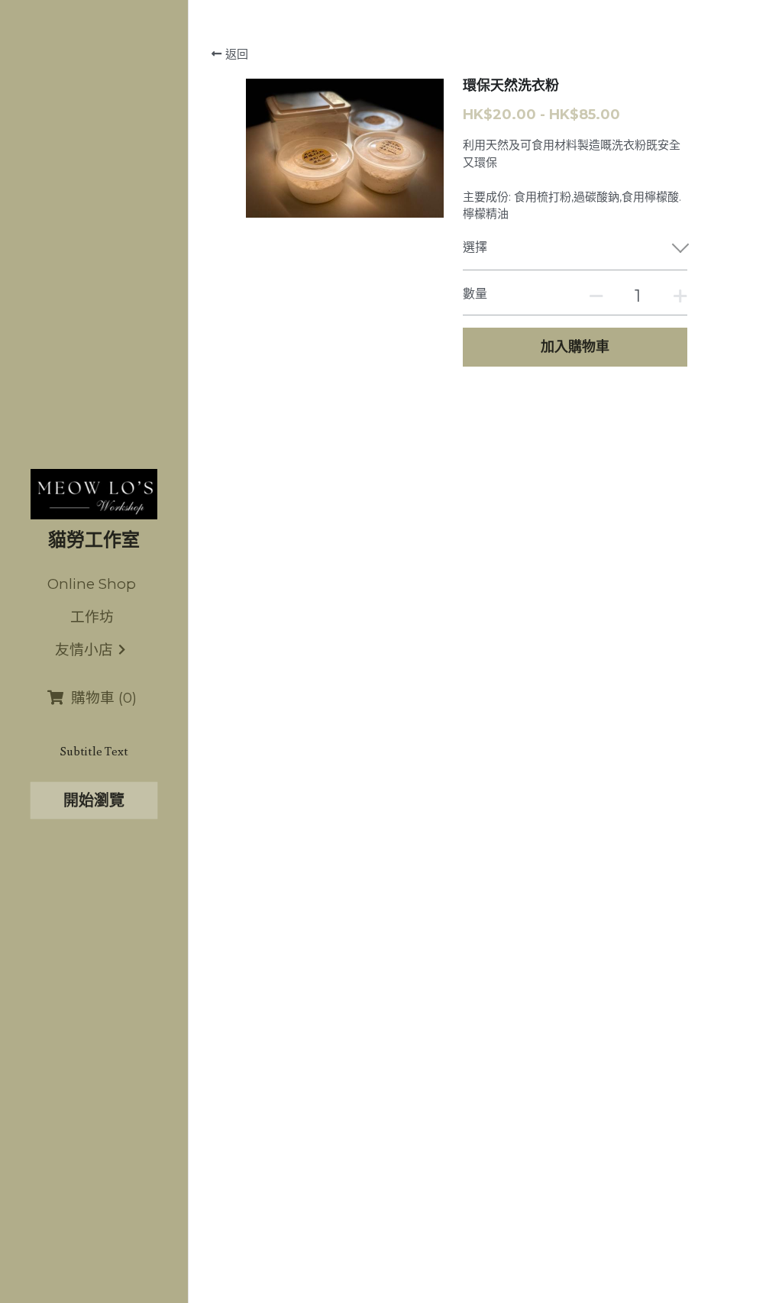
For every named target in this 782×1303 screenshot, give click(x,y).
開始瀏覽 (93, 800)
